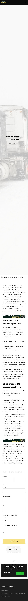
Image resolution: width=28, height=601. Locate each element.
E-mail (5, 487)
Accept (20, 573)
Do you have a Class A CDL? (10, 515)
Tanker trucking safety (13, 549)
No (5, 520)
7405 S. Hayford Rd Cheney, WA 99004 (13, 593)
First (3, 484)
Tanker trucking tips (14, 552)
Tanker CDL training (13, 547)
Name (5, 477)
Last (15, 484)
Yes (6, 518)
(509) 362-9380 (5, 596)
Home (3, 277)
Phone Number (6, 497)
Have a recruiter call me (11, 525)
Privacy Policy (8, 572)
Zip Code (5, 506)
